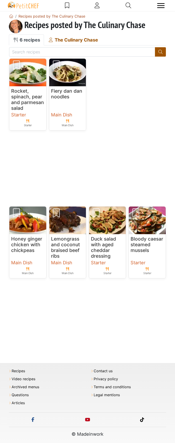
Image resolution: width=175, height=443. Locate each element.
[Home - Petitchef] (11, 16)
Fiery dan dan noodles (66, 94)
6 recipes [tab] (29, 40)
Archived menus (25, 387)
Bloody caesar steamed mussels (147, 244)
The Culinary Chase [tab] (76, 40)
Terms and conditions (112, 387)
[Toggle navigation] (160, 5)
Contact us (103, 371)
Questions (20, 395)
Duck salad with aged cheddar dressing (103, 247)
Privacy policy (106, 379)
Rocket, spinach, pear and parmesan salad (27, 99)
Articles (18, 403)
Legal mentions (107, 395)
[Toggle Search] (128, 5)
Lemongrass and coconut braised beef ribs (65, 247)
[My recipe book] (67, 5)
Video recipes (23, 379)
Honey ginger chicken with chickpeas (26, 244)
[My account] (97, 5)
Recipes (18, 371)
